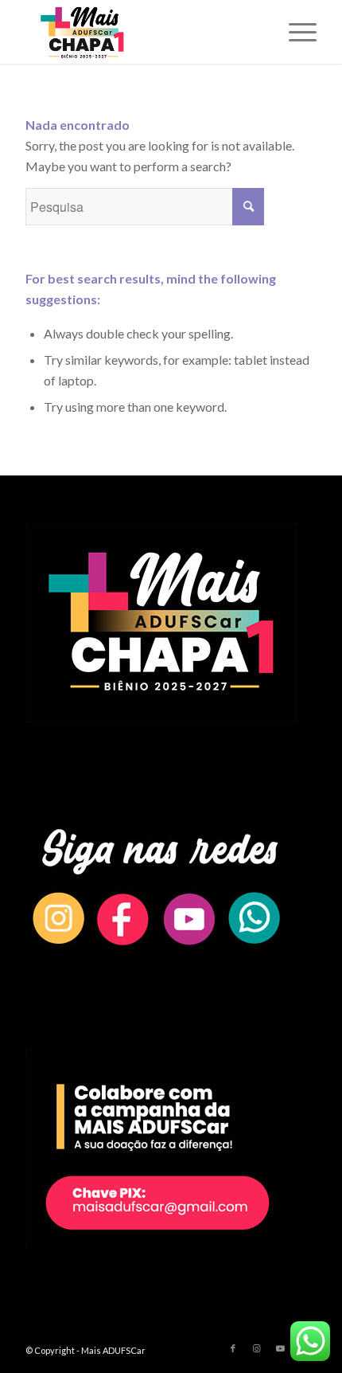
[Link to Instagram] (257, 1348)
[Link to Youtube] (281, 1348)
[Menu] (295, 32)
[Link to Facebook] (233, 1348)
